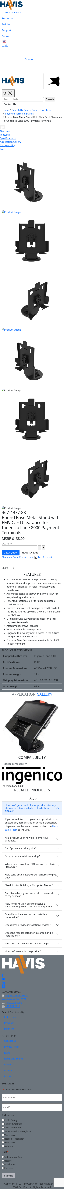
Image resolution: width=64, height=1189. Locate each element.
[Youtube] (3, 978)
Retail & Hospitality (14, 1138)
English (10, 41)
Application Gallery (10, 141)
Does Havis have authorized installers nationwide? (26, 916)
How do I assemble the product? (23, 951)
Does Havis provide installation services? (27, 925)
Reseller (8, 1160)
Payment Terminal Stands (19, 113)
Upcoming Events (12, 12)
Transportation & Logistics (17, 1131)
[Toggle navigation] (52, 81)
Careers (6, 36)
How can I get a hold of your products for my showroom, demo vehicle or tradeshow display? (30, 808)
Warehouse (10, 1134)
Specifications (8, 138)
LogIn (5, 45)
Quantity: (7, 543)
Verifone (46, 110)
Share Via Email (10, 557)
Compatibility (7, 145)
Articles (6, 24)
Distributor (9, 1164)
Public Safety (10, 1120)
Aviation (8, 1146)
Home (5, 110)
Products (9, 1023)
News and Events (13, 1058)
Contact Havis (27, 557)
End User (9, 1167)
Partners (9, 1029)
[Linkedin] (3, 982)
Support (6, 30)
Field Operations (12, 1127)
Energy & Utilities (13, 1123)
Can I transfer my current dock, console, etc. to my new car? (30, 895)
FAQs (7, 1052)
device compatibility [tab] (15, 763)
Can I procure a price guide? (20, 848)
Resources (8, 18)
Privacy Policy (11, 1046)
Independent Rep (13, 1156)
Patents (8, 1076)
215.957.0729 (12, 1006)
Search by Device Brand (25, 110)
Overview (5, 131)
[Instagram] (3, 986)
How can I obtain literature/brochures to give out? (30, 876)
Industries (10, 1017)
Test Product (44, 557)
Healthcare (9, 1142)
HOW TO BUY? (30, 552)
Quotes (28, 59)
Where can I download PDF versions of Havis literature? (30, 865)
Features (5, 134)
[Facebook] (2, 975)
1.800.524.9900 (13, 1002)
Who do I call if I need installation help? (27, 943)
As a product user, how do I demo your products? (26, 839)
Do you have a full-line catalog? (22, 856)
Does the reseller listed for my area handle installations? (29, 934)
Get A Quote (11, 552)
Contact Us (10, 104)
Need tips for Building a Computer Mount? (29, 885)
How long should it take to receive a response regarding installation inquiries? (28, 905)
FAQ (2, 149)
